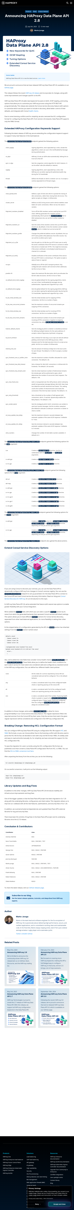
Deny (37, 1204)
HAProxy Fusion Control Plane (12, 1162)
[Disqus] (37, 1050)
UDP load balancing (33, 1159)
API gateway (30, 1162)
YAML (6, 733)
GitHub (30, 934)
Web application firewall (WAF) (36, 1182)
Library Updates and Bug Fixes (21, 785)
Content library (54, 1180)
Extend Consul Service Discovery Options (26, 548)
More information (48, 1198)
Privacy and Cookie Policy (35, 1198)
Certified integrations (56, 1174)
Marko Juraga (39, 30)
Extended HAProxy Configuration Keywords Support (32, 128)
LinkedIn (24, 934)
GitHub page (9, 88)
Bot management (32, 1179)
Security (29, 1171)
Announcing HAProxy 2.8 (17, 952)
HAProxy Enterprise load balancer (13, 1159)
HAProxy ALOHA (7, 1173)
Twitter (18, 934)
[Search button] (67, 3)
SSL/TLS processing (32, 1174)
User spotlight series (56, 1177)
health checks (33, 111)
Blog (51, 1183)
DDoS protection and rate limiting (37, 1177)
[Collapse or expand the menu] (71, 3)
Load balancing (31, 1157)
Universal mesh (31, 1185)
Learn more (41, 78)
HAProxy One (7, 1157)
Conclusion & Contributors (18, 826)
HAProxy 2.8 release (32, 93)
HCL (62, 731)
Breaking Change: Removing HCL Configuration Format (34, 725)
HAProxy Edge (7, 1165)
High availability (31, 1168)
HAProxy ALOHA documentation (59, 1162)
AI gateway (30, 1165)
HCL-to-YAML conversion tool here (21, 751)
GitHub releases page (36, 888)
